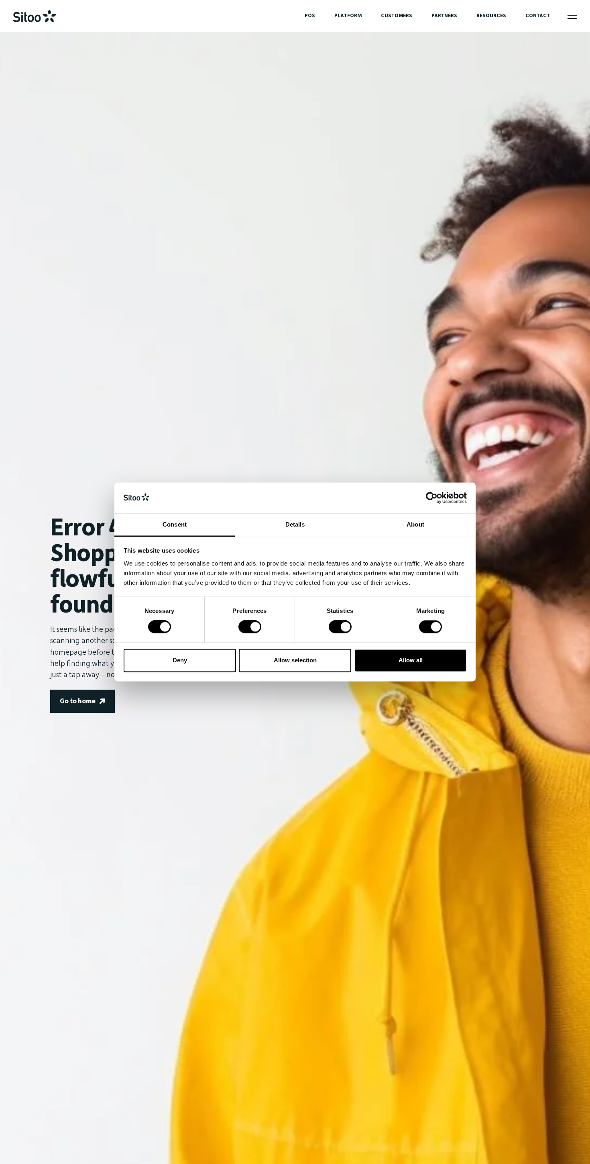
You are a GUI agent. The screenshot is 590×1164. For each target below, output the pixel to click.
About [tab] (415, 524)
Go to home (78, 701)
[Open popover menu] (572, 17)
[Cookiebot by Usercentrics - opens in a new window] (432, 498)
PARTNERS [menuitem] (444, 15)
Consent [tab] (175, 524)
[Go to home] (34, 16)
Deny (180, 660)
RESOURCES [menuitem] (491, 15)
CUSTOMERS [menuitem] (396, 15)
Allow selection (295, 660)
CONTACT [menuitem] (537, 15)
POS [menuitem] (310, 15)
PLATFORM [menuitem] (348, 15)
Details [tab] (295, 524)
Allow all (411, 660)
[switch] (249, 627)
